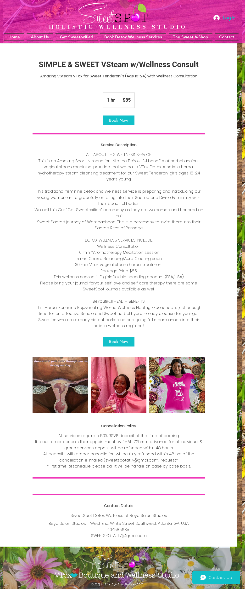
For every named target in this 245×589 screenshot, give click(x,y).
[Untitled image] (60, 385)
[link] (118, 120)
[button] (133, 36)
